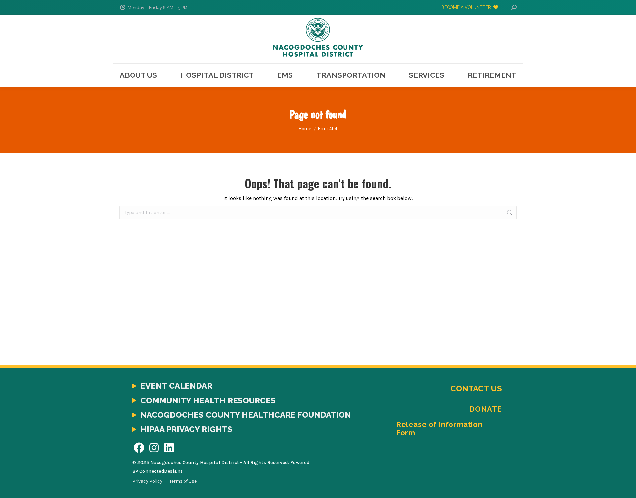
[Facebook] (139, 447)
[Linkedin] (169, 447)
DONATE (485, 409)
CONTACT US (476, 388)
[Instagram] (154, 447)
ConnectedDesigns (161, 471)
